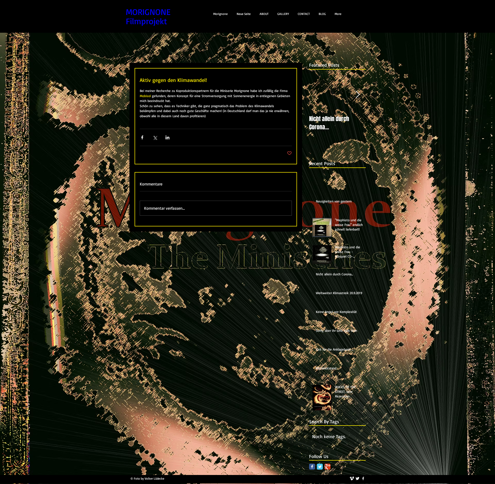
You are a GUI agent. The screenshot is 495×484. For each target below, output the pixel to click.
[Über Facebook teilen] (142, 137)
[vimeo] (352, 478)
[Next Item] (357, 95)
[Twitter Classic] (320, 467)
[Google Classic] (328, 467)
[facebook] (363, 478)
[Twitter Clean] (357, 478)
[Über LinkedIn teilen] (167, 137)
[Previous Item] (317, 95)
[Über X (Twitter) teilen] (154, 137)
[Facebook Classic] (312, 467)
